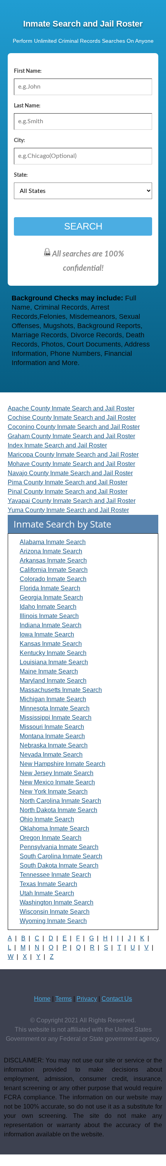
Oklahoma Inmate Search (54, 828)
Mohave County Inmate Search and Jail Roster (71, 464)
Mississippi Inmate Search (55, 717)
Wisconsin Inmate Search (55, 911)
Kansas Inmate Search (51, 643)
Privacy (86, 998)
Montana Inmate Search (52, 736)
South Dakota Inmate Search (59, 865)
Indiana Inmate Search (50, 625)
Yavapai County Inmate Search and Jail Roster (72, 501)
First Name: (28, 71)
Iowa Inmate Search (47, 634)
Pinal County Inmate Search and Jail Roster (67, 491)
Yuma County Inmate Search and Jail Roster (68, 510)
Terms (63, 998)
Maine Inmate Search (49, 671)
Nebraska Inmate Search (54, 745)
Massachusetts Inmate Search (61, 690)
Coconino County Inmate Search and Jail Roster (74, 427)
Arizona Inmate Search (51, 551)
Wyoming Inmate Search (53, 921)
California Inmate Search (54, 569)
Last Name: (27, 106)
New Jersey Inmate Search (56, 773)
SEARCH (83, 226)
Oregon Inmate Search (50, 837)
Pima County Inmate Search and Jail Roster (67, 482)
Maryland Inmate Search (53, 680)
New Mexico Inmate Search (57, 782)
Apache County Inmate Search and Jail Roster (71, 408)
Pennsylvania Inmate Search (59, 847)
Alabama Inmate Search (53, 542)
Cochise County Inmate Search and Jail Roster (72, 417)
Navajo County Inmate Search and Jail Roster (70, 473)
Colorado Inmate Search (53, 579)
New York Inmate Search (54, 791)
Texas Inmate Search (48, 884)
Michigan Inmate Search (53, 699)
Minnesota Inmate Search (55, 708)
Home (42, 998)
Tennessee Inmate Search (55, 874)
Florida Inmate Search (50, 588)
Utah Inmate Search (47, 893)
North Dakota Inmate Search (58, 810)
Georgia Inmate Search (51, 597)
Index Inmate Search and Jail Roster (57, 445)
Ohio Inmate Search (47, 819)
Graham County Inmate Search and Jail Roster (71, 436)
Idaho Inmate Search (48, 606)
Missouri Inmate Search (52, 727)
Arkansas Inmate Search (53, 560)
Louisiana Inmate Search (54, 662)
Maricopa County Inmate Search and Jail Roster (73, 454)
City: (19, 140)
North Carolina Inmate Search (60, 800)
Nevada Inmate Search (51, 754)
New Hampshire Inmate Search (62, 764)
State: (21, 175)
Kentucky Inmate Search (53, 653)
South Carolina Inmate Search (61, 856)
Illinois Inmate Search (49, 616)
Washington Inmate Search (56, 902)
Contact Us (117, 998)
